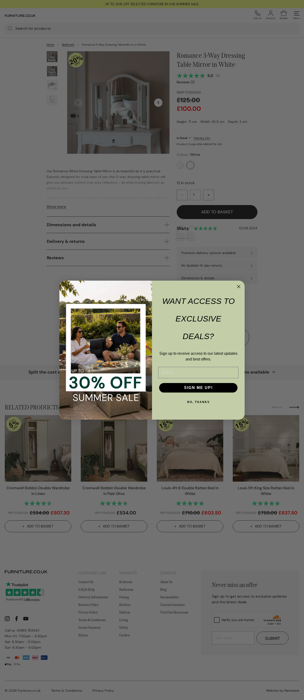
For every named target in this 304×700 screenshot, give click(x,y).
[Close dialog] (238, 286)
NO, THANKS (198, 402)
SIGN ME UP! (198, 388)
